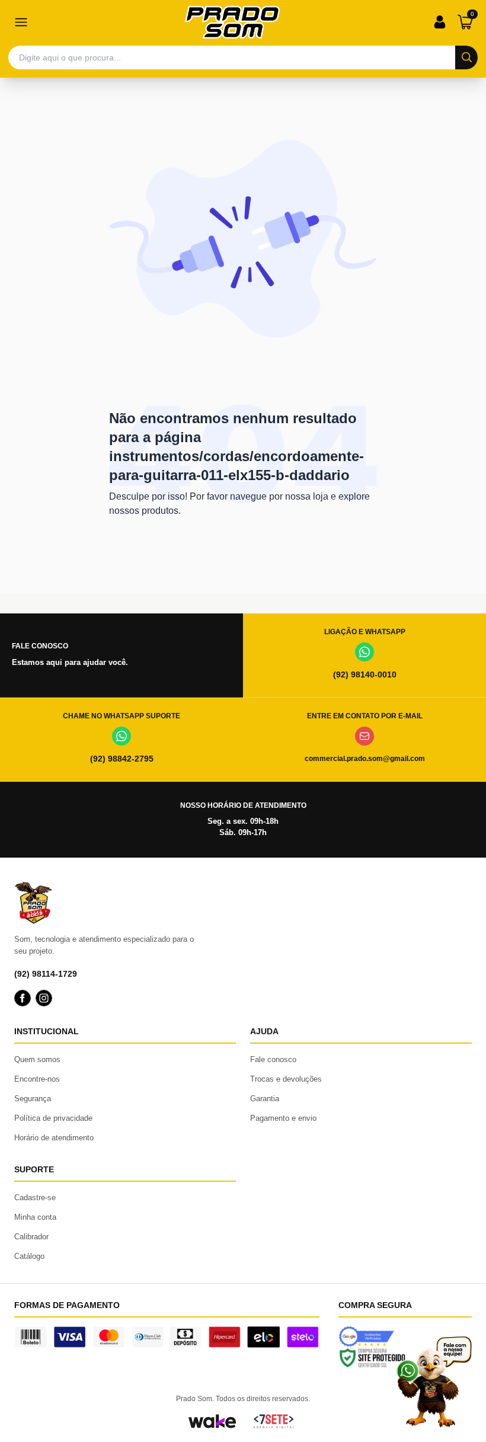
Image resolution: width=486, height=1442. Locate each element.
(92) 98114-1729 (45, 974)
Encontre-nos (37, 1079)
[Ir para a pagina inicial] (232, 22)
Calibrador (31, 1236)
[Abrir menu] (20, 21)
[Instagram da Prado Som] (44, 998)
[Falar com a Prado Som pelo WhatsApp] (433, 1382)
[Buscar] (466, 57)
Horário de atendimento (54, 1137)
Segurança (32, 1098)
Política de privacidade (53, 1118)
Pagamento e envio (283, 1118)
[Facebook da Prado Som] (22, 998)
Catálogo (29, 1256)
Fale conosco (273, 1059)
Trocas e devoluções (286, 1079)
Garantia (264, 1098)
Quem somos (37, 1059)
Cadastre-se (35, 1197)
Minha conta (35, 1217)
